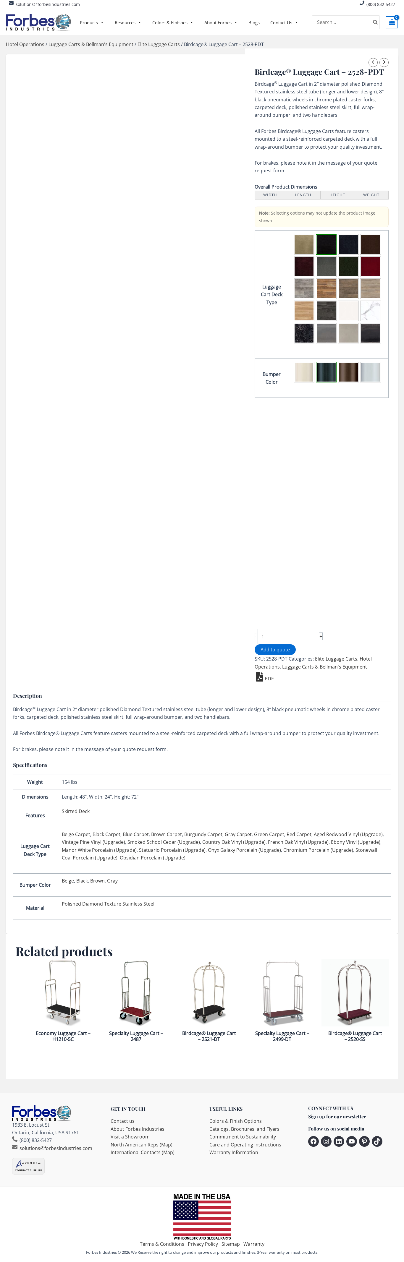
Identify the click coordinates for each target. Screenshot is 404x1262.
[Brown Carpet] (370, 244)
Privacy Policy (203, 1244)
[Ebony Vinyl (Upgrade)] (326, 310)
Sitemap (231, 1244)
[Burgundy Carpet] (304, 266)
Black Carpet (106, 834)
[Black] (326, 372)
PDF (269, 678)
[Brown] (348, 372)
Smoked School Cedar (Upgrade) (163, 842)
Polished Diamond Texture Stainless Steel (108, 904)
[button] (304, 244)
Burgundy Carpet (203, 834)
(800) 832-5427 (380, 4)
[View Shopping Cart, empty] (392, 22)
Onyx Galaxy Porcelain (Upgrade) (244, 850)
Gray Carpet (238, 834)
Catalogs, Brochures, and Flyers (244, 1129)
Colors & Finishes (170, 22)
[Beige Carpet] (304, 244)
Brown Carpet (166, 834)
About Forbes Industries (137, 1129)
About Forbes (218, 22)
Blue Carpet (136, 834)
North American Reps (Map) (141, 1144)
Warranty (253, 1244)
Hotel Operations (25, 44)
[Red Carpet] (370, 266)
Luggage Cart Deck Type (271, 294)
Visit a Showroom (130, 1136)
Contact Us (281, 22)
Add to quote (275, 649)
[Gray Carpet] (326, 266)
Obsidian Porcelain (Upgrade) (152, 857)
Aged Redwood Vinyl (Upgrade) (348, 834)
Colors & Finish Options (235, 1121)
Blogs (254, 22)
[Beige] (304, 372)
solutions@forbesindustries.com (48, 4)
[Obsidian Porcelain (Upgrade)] (370, 333)
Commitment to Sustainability (242, 1136)
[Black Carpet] (326, 244)
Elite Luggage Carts (159, 44)
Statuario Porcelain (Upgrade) (172, 850)
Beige (68, 880)
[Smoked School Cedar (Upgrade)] (348, 288)
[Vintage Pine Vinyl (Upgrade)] (326, 288)
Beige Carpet (76, 834)
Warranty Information (233, 1152)
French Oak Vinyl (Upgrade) (298, 842)
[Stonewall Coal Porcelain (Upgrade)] (348, 333)
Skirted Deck (76, 811)
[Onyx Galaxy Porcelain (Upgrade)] (304, 333)
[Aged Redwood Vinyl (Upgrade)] (304, 288)
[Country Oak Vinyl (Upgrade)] (370, 288)
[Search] (375, 22)
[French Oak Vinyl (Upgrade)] (304, 310)
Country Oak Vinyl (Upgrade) (234, 842)
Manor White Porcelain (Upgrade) (99, 850)
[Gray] (370, 372)
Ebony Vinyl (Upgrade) (355, 842)
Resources (125, 22)
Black (82, 880)
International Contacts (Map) (142, 1152)
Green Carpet (269, 834)
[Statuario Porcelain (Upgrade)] (370, 310)
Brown (97, 880)
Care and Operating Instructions (245, 1144)
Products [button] (89, 22)
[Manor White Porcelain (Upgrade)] (348, 310)
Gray (112, 880)
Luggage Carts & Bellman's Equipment (91, 44)
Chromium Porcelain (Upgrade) (318, 850)
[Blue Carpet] (348, 244)
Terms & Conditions (162, 1244)
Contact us (123, 1121)
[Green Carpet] (348, 266)
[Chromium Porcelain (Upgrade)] (326, 333)
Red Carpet (299, 834)
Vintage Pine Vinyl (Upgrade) (93, 842)
